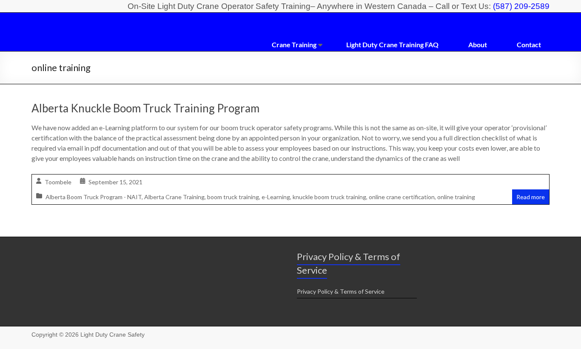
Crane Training (294, 44)
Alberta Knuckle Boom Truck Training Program (145, 108)
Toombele (58, 182)
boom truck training (233, 196)
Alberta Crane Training (174, 196)
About (477, 44)
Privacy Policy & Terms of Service (340, 291)
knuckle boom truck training (329, 196)
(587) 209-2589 (521, 6)
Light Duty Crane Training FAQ (392, 44)
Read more (530, 196)
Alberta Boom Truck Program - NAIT (94, 196)
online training (456, 196)
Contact (529, 44)
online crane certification (402, 196)
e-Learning (276, 196)
